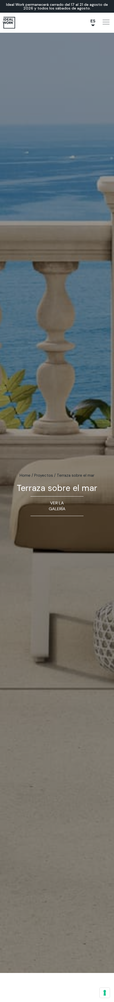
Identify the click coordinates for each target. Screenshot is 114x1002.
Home (25, 475)
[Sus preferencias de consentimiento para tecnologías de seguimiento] (105, 993)
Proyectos (43, 475)
